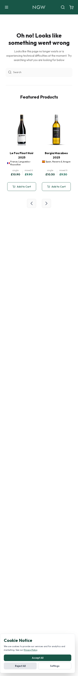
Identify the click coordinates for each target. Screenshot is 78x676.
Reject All (20, 666)
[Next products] (46, 203)
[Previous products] (31, 203)
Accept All (37, 657)
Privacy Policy (30, 650)
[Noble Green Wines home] (39, 7)
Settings (54, 666)
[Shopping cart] (71, 7)
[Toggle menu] (6, 7)
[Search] (62, 7)
